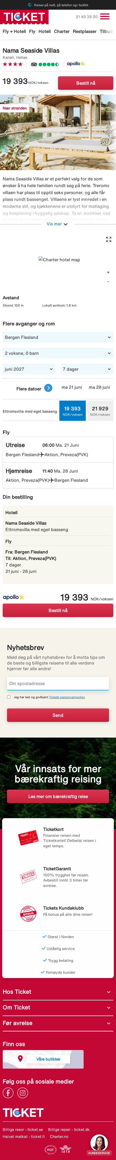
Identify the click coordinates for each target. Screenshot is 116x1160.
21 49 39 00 (87, 17)
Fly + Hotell (14, 31)
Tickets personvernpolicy (67, 697)
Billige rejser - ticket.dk (69, 1129)
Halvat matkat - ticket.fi (24, 1136)
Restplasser (85, 31)
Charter (62, 31)
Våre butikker (48, 1059)
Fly (32, 31)
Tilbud (106, 31)
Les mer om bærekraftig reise (58, 796)
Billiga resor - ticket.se (23, 1129)
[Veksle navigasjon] (105, 16)
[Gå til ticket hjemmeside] (24, 16)
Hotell (45, 31)
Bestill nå (85, 83)
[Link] (9, 1092)
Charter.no (59, 1136)
